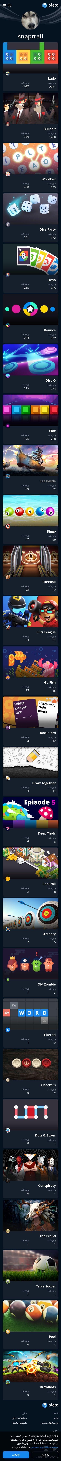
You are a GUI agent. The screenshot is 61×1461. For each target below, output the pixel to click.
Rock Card (48, 733)
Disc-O (51, 380)
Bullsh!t (50, 129)
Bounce (50, 330)
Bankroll (49, 884)
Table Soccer (46, 1286)
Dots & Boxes (45, 1135)
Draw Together (44, 783)
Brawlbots (48, 1387)
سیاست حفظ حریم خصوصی (44, 1447)
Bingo (51, 531)
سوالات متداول (19, 1417)
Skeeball (49, 582)
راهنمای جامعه (20, 1422)
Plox (52, 431)
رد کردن (45, 1454)
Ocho (51, 280)
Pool (52, 1336)
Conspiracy (47, 1185)
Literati (50, 1035)
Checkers (48, 1085)
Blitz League (46, 632)
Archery (49, 934)
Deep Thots (47, 833)
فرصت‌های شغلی (49, 1422)
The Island (48, 1236)
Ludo (52, 78)
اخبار (56, 1417)
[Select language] (9, 5)
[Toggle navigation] (4, 5)
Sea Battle (48, 481)
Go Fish (50, 682)
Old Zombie (47, 984)
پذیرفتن (16, 1454)
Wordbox (49, 179)
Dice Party (48, 229)
